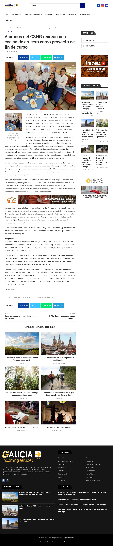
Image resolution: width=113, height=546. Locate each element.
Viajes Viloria (90, 474)
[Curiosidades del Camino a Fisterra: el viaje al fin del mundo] (87, 123)
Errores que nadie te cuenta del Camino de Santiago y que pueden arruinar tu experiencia (87, 107)
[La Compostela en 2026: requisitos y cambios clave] (58, 343)
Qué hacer (49, 14)
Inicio (7, 14)
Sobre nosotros (91, 458)
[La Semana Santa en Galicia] (58, 412)
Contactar (89, 461)
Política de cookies (70, 542)
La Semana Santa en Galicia (58, 427)
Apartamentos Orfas (93, 480)
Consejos (8, 20)
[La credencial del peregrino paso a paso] (22, 412)
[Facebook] (98, 5)
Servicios (72, 14)
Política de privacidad (54, 542)
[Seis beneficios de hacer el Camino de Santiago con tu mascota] (102, 149)
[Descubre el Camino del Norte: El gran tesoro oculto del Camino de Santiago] (58, 378)
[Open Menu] (106, 5)
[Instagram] (102, 5)
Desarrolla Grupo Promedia (64, 538)
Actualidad (16, 14)
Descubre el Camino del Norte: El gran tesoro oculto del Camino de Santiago (86, 161)
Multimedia (60, 14)
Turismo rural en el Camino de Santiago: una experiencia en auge (102, 134)
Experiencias (90, 471)
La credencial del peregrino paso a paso (22, 427)
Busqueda (82, 5)
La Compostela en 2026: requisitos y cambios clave (101, 105)
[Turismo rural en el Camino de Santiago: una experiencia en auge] (22, 378)
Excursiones (90, 467)
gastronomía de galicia (45, 297)
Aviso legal (39, 542)
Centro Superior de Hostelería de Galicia (19, 297)
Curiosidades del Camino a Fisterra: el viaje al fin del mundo (87, 133)
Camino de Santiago (32, 14)
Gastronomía (84, 14)
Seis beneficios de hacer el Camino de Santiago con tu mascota (101, 160)
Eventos (96, 14)
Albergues (89, 477)
